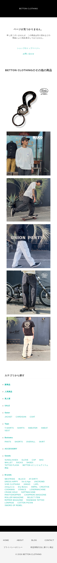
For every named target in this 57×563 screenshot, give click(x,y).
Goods (8, 456)
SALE (7, 406)
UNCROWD (39, 482)
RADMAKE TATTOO (35, 500)
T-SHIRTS (9, 428)
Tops (7, 424)
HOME (6, 540)
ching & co (9, 487)
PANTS (8, 442)
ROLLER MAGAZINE (14, 497)
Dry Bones (23, 487)
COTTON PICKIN (25, 503)
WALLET (9, 463)
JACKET (8, 417)
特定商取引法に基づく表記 (42, 547)
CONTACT (49, 540)
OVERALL (31, 442)
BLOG (34, 540)
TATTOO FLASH (12, 465)
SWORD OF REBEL (14, 505)
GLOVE (25, 460)
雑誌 (6, 468)
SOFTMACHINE (28, 492)
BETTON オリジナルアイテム (35, 465)
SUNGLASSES (11, 460)
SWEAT (44, 428)
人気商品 (8, 392)
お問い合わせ (28, 54)
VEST (7, 431)
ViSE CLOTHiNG (12, 484)
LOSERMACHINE (38, 490)
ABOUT (20, 540)
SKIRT (42, 442)
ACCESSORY (11, 449)
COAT (32, 417)
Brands (8, 475)
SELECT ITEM (33, 497)
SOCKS (19, 463)
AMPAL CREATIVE (40, 487)
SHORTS (19, 442)
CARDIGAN (21, 417)
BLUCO (22, 479)
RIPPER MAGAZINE (14, 500)
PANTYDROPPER (13, 495)
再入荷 (7, 399)
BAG (41, 460)
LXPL (36, 484)
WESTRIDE (10, 479)
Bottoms (9, 438)
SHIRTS (21, 428)
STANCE (22, 490)
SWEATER (33, 428)
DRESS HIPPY (11, 482)
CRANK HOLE (11, 492)
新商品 (7, 385)
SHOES (29, 463)
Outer (7, 413)
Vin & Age (26, 482)
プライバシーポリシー (13, 547)
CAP (34, 460)
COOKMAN (10, 490)
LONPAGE (9, 503)
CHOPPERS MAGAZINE (35, 495)
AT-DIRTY (33, 479)
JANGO (27, 484)
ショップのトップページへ (28, 48)
